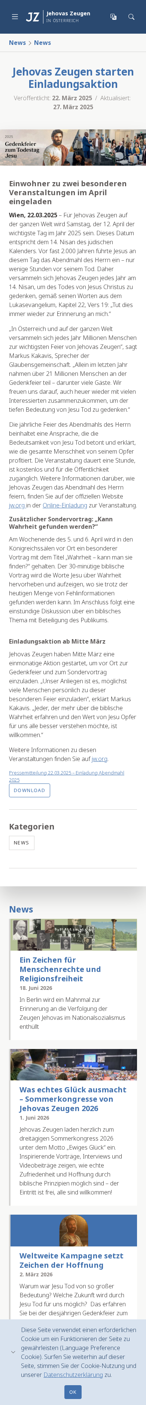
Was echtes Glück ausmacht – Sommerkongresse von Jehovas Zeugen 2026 (73, 1099)
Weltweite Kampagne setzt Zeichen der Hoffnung (71, 1260)
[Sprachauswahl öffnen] (114, 17)
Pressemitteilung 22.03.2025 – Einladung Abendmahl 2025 (66, 776)
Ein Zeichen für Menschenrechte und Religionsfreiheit (60, 969)
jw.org (17, 505)
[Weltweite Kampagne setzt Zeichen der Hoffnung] (73, 1230)
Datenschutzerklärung (73, 1375)
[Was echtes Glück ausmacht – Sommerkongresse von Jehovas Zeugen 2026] (73, 1065)
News (17, 43)
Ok (73, 1392)
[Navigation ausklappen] (15, 16)
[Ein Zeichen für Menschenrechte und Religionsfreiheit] (73, 935)
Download (29, 790)
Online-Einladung (65, 505)
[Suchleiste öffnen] (132, 17)
